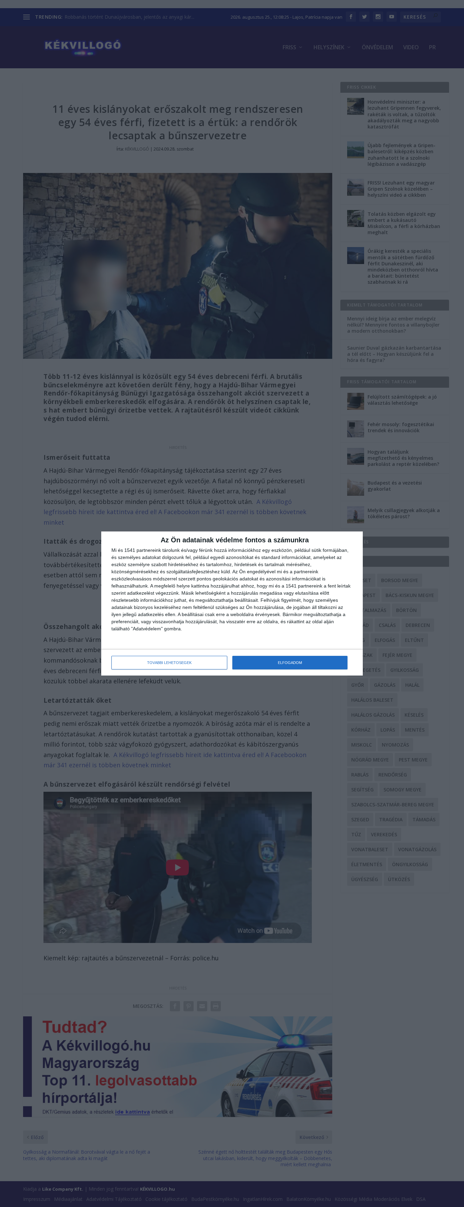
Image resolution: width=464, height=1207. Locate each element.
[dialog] (232, 603)
